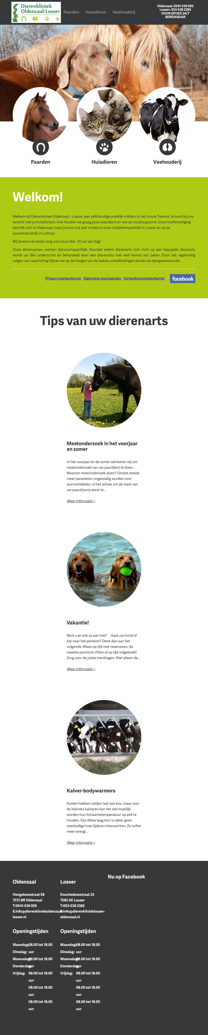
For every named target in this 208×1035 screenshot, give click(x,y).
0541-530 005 (184, 6)
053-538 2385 (181, 9)
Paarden (71, 12)
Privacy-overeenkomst (63, 278)
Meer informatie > (81, 501)
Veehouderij (124, 12)
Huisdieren (96, 12)
